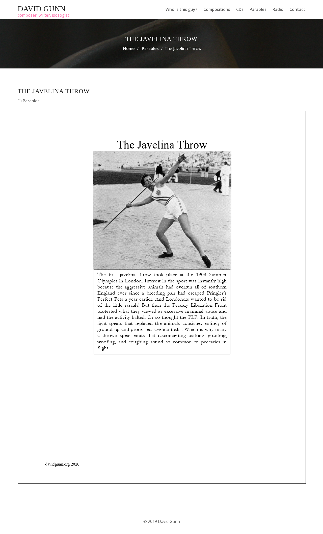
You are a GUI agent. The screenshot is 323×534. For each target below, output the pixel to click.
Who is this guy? (181, 9)
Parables (258, 9)
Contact (297, 9)
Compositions (216, 9)
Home (129, 48)
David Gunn (42, 9)
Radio (278, 9)
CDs (240, 9)
